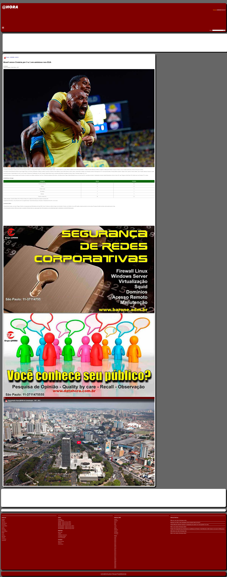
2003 (115, 567)
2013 (115, 554)
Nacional (3, 521)
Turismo (3, 537)
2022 (115, 542)
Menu (3, 28)
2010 (115, 558)
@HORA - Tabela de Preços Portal (64, 524)
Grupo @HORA (61, 520)
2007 (115, 562)
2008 (115, 561)
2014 (115, 553)
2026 (115, 537)
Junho (115, 525)
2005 (115, 565)
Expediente (60, 519)
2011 (115, 557)
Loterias (59, 533)
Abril (115, 523)
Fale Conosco (60, 544)
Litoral (3, 527)
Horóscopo (4, 540)
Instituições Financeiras (62, 534)
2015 (115, 552)
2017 (115, 549)
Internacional (4, 523)
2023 (115, 541)
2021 (115, 544)
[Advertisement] (37, 20)
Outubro (115, 531)
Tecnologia (4, 529)
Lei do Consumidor (61, 537)
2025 (115, 538)
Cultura (3, 535)
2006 (115, 563)
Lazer (3, 533)
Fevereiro (116, 520)
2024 (115, 540)
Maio (115, 524)
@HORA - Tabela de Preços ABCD (64, 521)
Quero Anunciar (61, 541)
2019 (115, 546)
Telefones (60, 542)
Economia (4, 524)
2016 (115, 550)
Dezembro (116, 533)
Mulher (3, 532)
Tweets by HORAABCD (6, 510)
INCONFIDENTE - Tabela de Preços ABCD (66, 525)
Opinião (3, 519)
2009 (115, 559)
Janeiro (115, 519)
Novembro (116, 532)
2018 (115, 548)
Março (115, 521)
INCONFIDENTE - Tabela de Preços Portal (66, 528)
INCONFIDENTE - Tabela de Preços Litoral (66, 527)
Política (3, 520)
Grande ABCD (4, 525)
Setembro (116, 529)
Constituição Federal (62, 536)
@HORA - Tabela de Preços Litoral (64, 523)
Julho (115, 527)
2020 (115, 545)
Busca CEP (60, 532)
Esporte (7, 57)
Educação (4, 536)
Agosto (115, 528)
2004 (115, 566)
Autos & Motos (4, 531)
